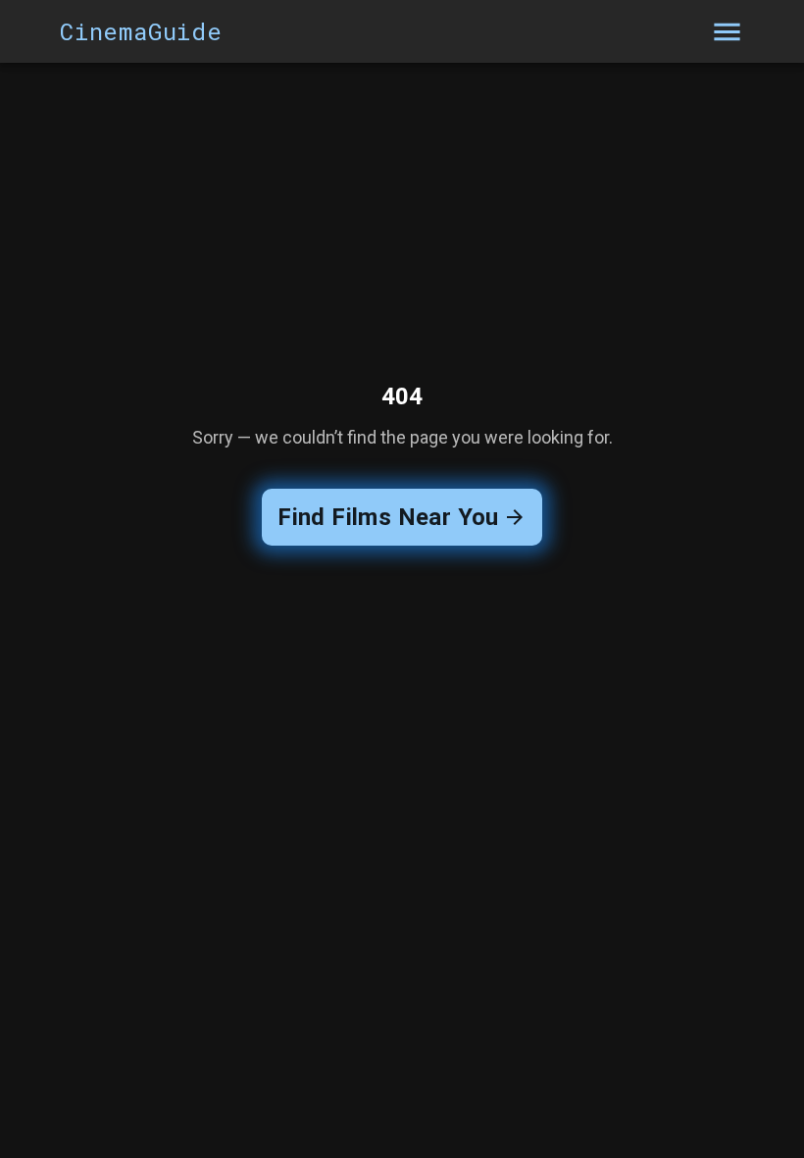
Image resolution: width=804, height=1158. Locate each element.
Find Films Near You (388, 517)
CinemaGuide (141, 31)
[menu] (727, 32)
